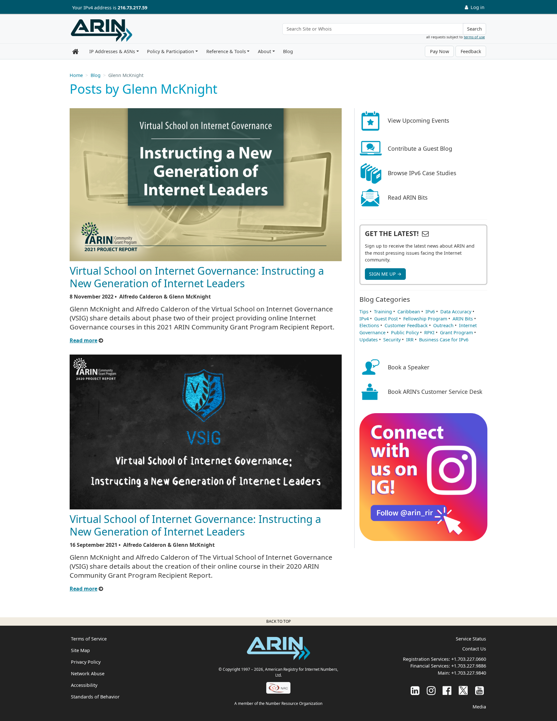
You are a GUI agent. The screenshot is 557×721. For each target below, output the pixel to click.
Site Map (80, 650)
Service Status (471, 639)
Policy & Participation (170, 51)
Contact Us (474, 649)
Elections (369, 325)
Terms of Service (89, 639)
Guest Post (386, 319)
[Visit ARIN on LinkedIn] (415, 690)
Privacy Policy (86, 662)
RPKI (429, 332)
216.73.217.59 (132, 8)
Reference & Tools (226, 51)
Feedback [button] (471, 51)
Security (392, 340)
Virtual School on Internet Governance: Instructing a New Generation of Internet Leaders (197, 276)
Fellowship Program (425, 319)
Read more (83, 340)
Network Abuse (87, 673)
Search (474, 29)
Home (76, 75)
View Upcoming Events (418, 120)
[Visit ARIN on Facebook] (447, 690)
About (264, 51)
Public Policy (405, 332)
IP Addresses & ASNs (112, 51)
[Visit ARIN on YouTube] (479, 690)
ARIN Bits (463, 319)
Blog (288, 51)
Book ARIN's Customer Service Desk (435, 391)
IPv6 (430, 311)
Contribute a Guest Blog (420, 148)
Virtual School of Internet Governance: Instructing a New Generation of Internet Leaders (195, 525)
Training (383, 311)
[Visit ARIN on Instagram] (431, 690)
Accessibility (84, 685)
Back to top (278, 621)
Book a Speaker (408, 367)
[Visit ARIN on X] (463, 690)
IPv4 (364, 319)
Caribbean (408, 311)
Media (479, 707)
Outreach (443, 325)
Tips (363, 311)
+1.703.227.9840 (468, 673)
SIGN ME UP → (385, 274)
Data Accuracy (455, 311)
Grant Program (456, 332)
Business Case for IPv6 (443, 340)
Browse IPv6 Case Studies (422, 173)
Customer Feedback (406, 325)
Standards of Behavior (95, 697)
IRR (410, 340)
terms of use (474, 36)
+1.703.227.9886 (468, 666)
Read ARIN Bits (407, 197)
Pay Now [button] (439, 51)
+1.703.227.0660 (468, 659)
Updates (368, 340)
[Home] (101, 30)
